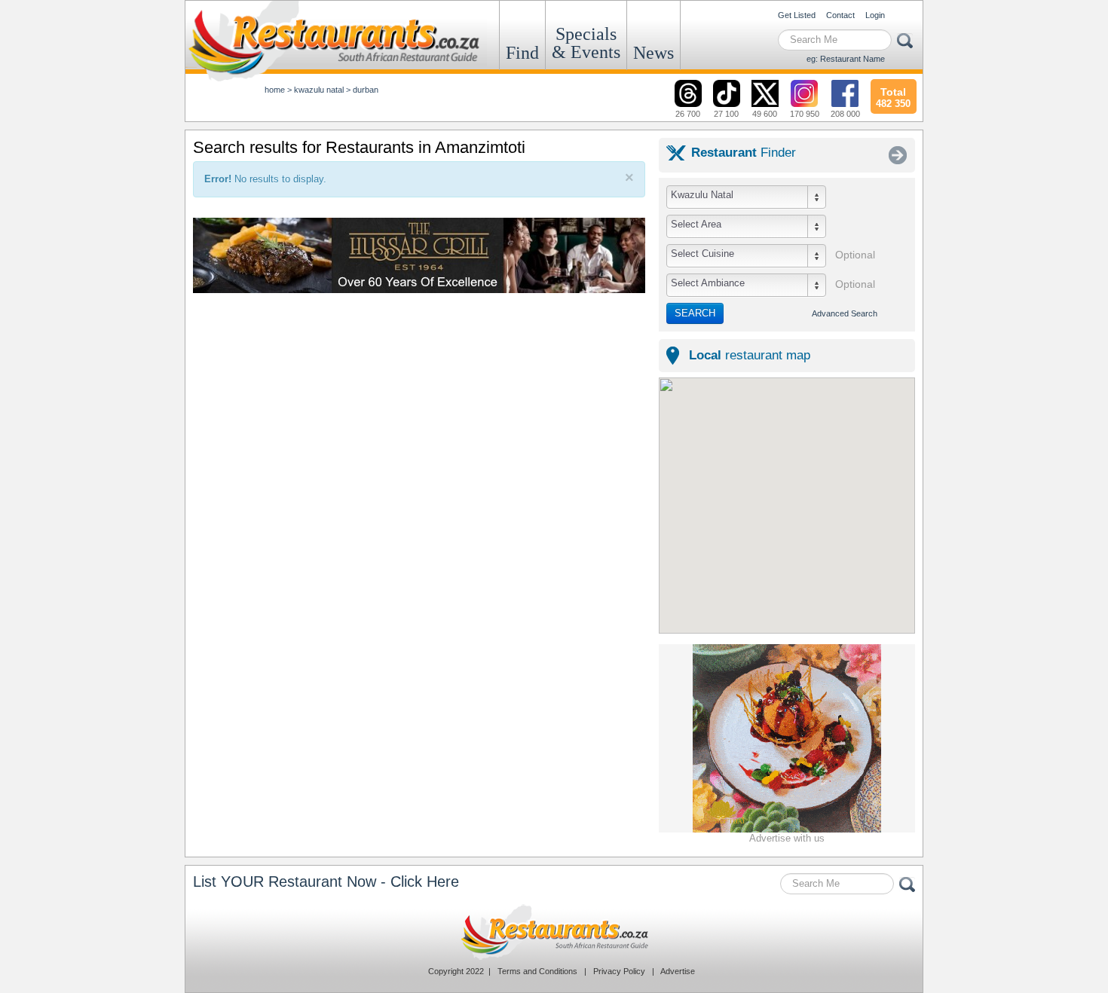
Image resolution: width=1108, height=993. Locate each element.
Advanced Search (844, 313)
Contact (840, 15)
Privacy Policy (619, 971)
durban (365, 89)
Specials (586, 43)
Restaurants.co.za (554, 932)
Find (522, 53)
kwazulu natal (319, 89)
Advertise (677, 971)
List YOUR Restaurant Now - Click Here (326, 881)
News (653, 53)
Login (875, 15)
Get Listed (797, 15)
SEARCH (695, 313)
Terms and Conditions (537, 971)
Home (275, 89)
